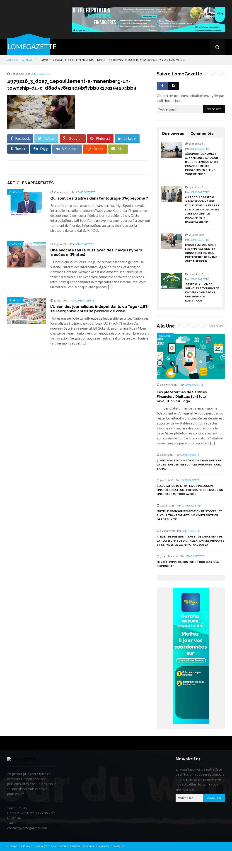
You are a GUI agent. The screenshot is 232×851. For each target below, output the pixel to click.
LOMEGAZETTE (32, 46)
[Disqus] (78, 422)
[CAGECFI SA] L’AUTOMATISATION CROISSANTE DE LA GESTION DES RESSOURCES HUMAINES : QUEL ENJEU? (189, 464)
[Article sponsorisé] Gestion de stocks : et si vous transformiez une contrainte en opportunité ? (189, 515)
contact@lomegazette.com (27, 828)
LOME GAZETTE (40, 73)
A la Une (15, 191)
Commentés (202, 133)
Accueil (13, 60)
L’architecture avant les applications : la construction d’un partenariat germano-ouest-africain (201, 253)
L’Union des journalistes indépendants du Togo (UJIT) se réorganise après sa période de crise (99, 308)
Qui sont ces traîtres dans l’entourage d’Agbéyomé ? (99, 198)
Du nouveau (173, 133)
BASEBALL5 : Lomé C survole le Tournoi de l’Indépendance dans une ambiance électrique (202, 292)
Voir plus (215, 326)
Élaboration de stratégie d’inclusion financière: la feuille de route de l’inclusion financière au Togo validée (190, 490)
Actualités (30, 60)
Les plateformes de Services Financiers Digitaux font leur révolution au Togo (182, 396)
